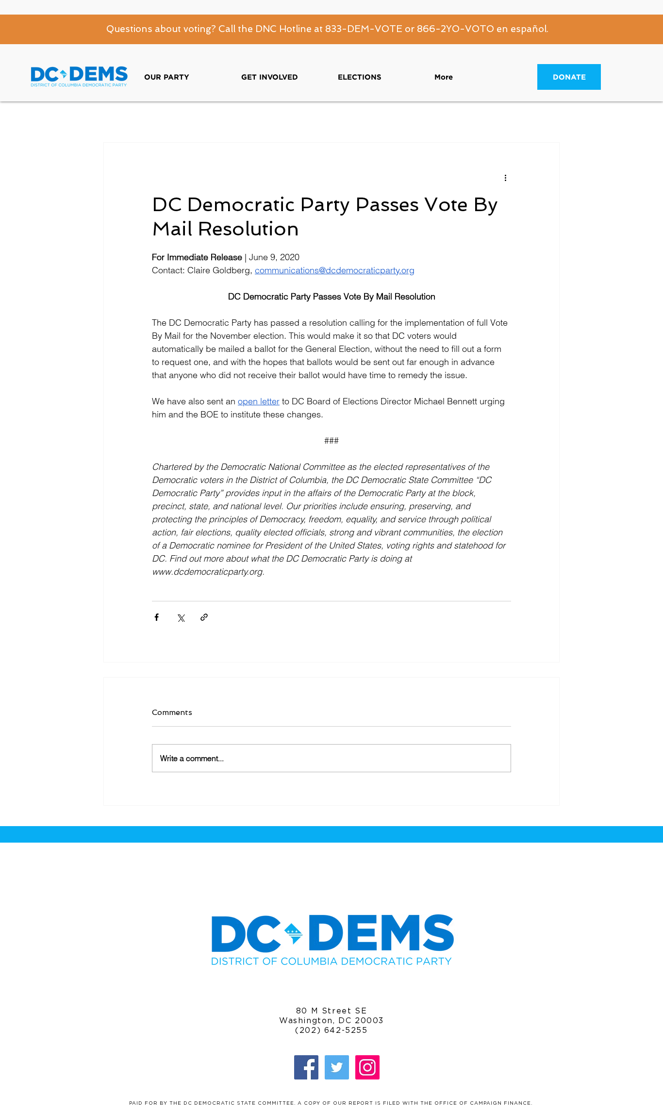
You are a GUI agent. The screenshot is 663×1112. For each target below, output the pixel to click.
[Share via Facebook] (156, 617)
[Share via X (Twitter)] (180, 617)
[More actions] (505, 177)
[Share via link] (204, 617)
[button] (185, 77)
